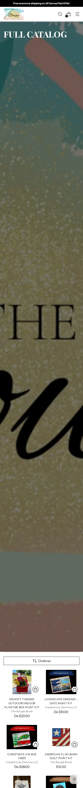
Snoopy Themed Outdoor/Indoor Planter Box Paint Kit (21, 703)
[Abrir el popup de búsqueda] (60, 14)
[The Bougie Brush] (14, 14)
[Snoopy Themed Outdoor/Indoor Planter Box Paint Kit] (22, 682)
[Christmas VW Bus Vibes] (22, 737)
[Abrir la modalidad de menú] (77, 14)
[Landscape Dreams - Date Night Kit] (61, 682)
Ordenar (44, 661)
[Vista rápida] (35, 689)
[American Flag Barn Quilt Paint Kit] (61, 737)
